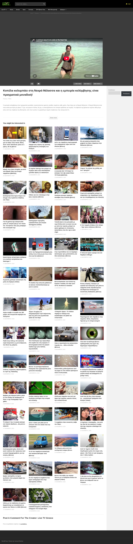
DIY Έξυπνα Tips (40, 9)
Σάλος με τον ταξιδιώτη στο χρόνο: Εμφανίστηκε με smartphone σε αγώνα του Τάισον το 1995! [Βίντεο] (14, 505)
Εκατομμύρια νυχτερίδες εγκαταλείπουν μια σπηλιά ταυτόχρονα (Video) (37, 222)
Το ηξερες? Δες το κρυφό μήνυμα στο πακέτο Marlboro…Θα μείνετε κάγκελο (14, 424)
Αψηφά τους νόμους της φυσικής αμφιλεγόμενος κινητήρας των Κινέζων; (39, 146)
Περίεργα (5, 98)
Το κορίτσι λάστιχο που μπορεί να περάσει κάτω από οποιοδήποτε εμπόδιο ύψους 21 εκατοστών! (40, 170)
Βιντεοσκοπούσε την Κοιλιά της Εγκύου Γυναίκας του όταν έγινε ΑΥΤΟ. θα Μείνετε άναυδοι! (65, 283)
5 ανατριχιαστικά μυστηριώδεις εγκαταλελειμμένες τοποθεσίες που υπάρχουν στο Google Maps (40, 506)
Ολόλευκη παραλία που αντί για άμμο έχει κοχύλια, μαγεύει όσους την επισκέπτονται (65, 398)
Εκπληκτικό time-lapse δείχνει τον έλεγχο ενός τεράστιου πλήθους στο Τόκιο (14, 198)
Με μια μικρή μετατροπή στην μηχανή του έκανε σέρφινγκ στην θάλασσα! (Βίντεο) (91, 143)
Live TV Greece (45, 518)
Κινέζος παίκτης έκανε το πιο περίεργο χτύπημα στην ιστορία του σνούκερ (39, 398)
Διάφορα (62, 9)
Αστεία (18, 9)
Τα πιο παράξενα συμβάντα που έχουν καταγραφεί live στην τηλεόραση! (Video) (39, 479)
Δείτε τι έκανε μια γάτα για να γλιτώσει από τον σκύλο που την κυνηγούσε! (39, 424)
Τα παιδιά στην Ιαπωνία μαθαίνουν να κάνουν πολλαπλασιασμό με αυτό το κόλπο (40, 285)
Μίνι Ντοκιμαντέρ (52, 9)
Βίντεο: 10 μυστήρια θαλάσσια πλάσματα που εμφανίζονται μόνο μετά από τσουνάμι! (40, 368)
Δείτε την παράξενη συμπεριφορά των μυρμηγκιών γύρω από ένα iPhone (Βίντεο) (66, 144)
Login (129, 3)
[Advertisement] (66, 26)
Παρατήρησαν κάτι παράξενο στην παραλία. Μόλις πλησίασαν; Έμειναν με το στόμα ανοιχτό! (91, 319)
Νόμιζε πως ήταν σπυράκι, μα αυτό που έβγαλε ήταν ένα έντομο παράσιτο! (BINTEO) (14, 171)
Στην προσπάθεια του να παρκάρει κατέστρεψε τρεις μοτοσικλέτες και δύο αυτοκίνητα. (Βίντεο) (66, 254)
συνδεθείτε (23, 524)
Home (11, 9)
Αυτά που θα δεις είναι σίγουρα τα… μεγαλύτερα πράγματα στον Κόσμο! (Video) (91, 398)
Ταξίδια (9, 98)
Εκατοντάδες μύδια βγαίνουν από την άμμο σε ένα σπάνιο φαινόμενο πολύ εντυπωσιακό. (66, 370)
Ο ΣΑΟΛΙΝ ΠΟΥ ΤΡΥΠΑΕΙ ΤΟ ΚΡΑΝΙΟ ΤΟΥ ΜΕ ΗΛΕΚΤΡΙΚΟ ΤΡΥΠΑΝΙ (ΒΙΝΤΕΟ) (64, 173)
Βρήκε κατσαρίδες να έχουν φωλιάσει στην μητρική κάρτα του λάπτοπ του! (14, 478)
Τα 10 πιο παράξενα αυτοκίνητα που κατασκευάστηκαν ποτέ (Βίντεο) (39, 453)
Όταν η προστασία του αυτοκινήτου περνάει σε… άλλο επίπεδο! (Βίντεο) (66, 345)
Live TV (4, 9)
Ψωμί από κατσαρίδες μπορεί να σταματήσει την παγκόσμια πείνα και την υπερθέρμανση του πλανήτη (92, 195)
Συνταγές (31, 9)
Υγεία (24, 9)
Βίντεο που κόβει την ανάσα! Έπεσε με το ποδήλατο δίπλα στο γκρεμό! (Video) (66, 477)
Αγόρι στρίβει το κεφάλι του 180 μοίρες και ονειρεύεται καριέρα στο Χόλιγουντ (14, 314)
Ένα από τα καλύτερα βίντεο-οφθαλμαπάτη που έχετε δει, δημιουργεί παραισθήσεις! (89, 343)
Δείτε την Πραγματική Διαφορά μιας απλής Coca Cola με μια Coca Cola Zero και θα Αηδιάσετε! (40, 254)
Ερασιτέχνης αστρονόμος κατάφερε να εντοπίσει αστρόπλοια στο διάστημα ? (14, 259)
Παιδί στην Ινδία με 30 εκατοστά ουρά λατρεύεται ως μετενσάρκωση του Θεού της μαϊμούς (14, 343)
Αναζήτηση (111, 90)
